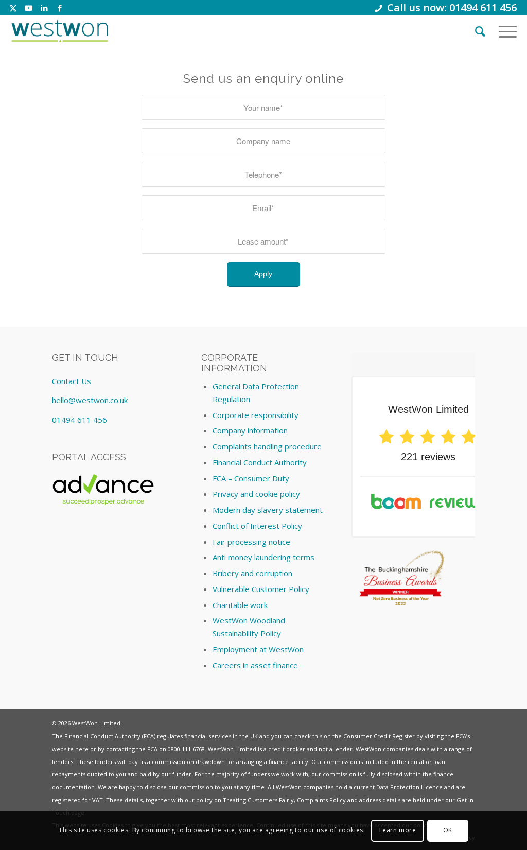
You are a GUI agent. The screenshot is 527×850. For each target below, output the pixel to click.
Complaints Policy (321, 800)
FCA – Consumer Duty (251, 478)
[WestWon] (59, 30)
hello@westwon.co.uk (90, 400)
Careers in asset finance (255, 665)
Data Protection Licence (409, 787)
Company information (250, 430)
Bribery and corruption (252, 573)
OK (447, 830)
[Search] (480, 30)
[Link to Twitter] (13, 7)
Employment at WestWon (258, 649)
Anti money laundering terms (263, 557)
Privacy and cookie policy (256, 494)
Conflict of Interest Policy (257, 526)
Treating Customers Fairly (258, 800)
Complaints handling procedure (267, 446)
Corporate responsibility (255, 415)
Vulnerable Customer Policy (261, 589)
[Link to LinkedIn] (44, 7)
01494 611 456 (79, 419)
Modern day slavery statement (268, 510)
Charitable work (240, 605)
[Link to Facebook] (59, 7)
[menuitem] (480, 30)
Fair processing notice (251, 541)
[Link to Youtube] (28, 7)
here (82, 749)
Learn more (397, 830)
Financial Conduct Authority (260, 462)
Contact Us (71, 381)
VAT (97, 800)
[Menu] (504, 30)
